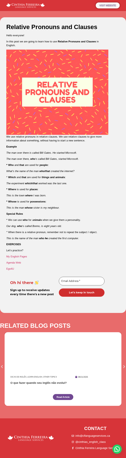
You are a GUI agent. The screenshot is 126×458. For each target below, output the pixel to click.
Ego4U (10, 268)
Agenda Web (13, 262)
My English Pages (16, 256)
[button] (2, 367)
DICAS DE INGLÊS (18, 377)
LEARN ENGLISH (34, 377)
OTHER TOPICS (50, 377)
